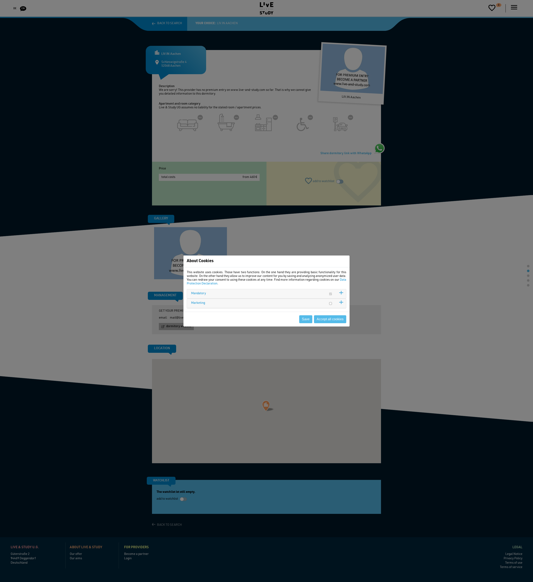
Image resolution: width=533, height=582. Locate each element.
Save (306, 319)
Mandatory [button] (198, 293)
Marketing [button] (198, 303)
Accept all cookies (330, 319)
